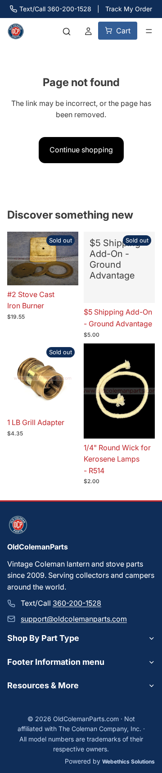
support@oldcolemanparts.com (74, 618)
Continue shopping (81, 149)
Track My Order (128, 9)
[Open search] (67, 32)
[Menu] (149, 31)
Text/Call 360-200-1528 (55, 9)
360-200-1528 (77, 603)
